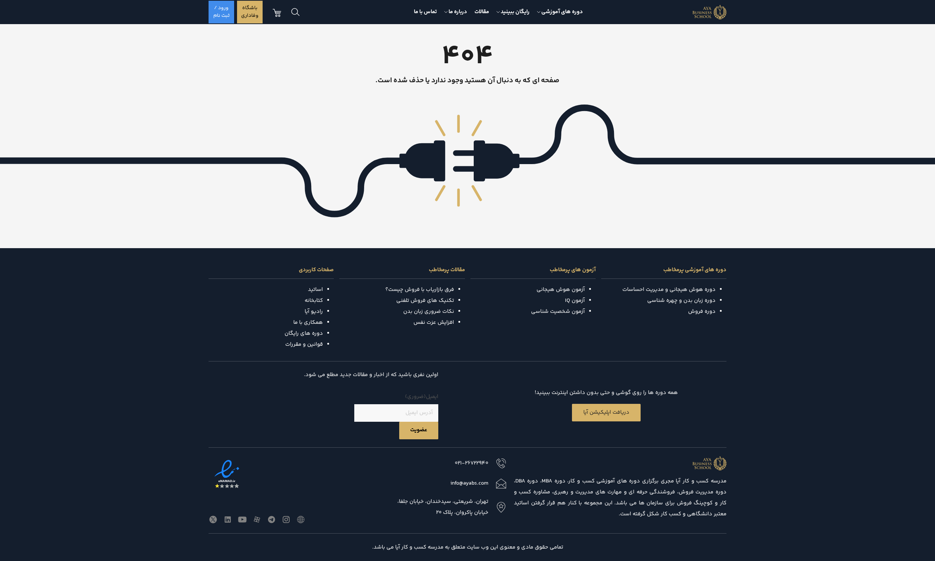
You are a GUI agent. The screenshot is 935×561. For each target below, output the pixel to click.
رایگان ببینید (515, 12)
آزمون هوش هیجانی (561, 289)
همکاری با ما (308, 322)
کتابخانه (314, 300)
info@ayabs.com (469, 483)
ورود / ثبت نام (221, 12)
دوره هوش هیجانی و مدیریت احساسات (668, 289)
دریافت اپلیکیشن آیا (606, 412)
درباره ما (458, 12)
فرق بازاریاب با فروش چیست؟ (419, 289)
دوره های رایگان (304, 333)
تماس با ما (425, 12)
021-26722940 (471, 463)
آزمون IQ (575, 300)
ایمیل (421, 397)
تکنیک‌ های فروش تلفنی (425, 300)
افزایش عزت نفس (433, 322)
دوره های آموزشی (562, 12)
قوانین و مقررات (304, 344)
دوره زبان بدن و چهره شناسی (681, 300)
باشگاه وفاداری (250, 12)
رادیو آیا (314, 311)
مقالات (481, 12)
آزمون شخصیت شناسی (558, 311)
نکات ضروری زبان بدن (428, 311)
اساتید (315, 289)
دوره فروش (701, 311)
